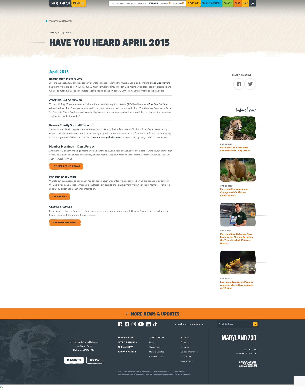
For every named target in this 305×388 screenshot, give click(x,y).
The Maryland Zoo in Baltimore (83, 341)
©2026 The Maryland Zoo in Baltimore (134, 371)
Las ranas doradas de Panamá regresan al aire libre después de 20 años (237, 285)
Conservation (155, 347)
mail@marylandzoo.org (246, 353)
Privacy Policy (187, 361)
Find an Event (125, 347)
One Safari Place (84, 345)
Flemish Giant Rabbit (65, 222)
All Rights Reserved (161, 371)
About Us (185, 337)
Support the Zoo (156, 337)
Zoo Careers (186, 356)
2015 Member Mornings (66, 166)
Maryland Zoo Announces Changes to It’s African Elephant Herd (234, 192)
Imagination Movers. (160, 82)
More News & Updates (154, 314)
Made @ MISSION (180, 371)
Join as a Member (127, 351)
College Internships (189, 351)
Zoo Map (94, 360)
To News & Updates (60, 21)
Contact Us (185, 342)
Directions (177, 3)
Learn (151, 342)
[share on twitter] (250, 85)
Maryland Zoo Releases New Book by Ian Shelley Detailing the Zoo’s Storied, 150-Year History (236, 238)
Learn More (59, 196)
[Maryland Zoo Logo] (238, 338)
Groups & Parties (156, 356)
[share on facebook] (239, 85)
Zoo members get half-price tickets (108, 137)
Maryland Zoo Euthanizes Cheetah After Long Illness (235, 149)
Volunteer (185, 347)
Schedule (164, 3)
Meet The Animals (127, 342)
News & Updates (156, 351)
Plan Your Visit (126, 337)
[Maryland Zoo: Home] (60, 4)
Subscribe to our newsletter (189, 324)
